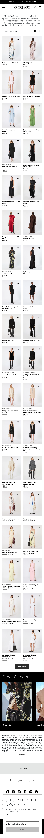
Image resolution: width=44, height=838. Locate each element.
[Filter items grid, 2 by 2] (35, 31)
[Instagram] (19, 791)
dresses (12, 736)
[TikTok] (36, 791)
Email (8, 814)
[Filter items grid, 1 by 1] (40, 31)
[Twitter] (13, 791)
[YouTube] (30, 791)
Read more (22, 755)
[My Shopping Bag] (40, 7)
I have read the (17, 824)
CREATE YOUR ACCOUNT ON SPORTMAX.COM (22, 2)
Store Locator (23, 768)
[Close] (38, 798)
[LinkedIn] (25, 791)
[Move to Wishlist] (18, 39)
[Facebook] (7, 791)
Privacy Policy (21, 824)
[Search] (35, 7)
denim (4, 747)
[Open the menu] (3, 7)
